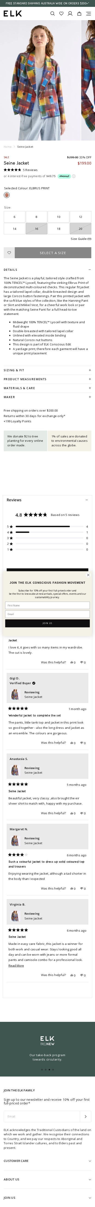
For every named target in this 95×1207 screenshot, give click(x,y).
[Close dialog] (88, 575)
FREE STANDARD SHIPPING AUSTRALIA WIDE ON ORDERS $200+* (47, 3)
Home (8, 146)
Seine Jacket (33, 697)
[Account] (70, 13)
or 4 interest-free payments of (30, 176)
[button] (21, 169)
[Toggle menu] (88, 13)
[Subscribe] (85, 1116)
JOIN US (47, 623)
